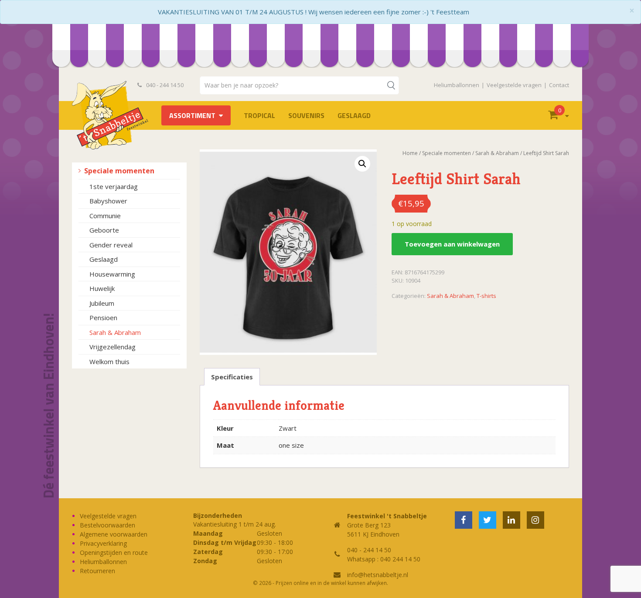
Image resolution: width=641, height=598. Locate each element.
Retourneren (97, 571)
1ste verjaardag (113, 186)
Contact (559, 85)
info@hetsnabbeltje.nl (377, 575)
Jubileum (101, 303)
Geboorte (104, 230)
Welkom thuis (109, 361)
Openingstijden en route (114, 552)
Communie (105, 215)
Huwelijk (102, 288)
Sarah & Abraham (115, 332)
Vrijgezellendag (112, 346)
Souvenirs (306, 115)
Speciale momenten (119, 171)
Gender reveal (111, 244)
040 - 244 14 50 (164, 85)
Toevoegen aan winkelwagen (452, 244)
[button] (362, 164)
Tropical (259, 115)
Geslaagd (354, 115)
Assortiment (192, 115)
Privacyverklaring (103, 543)
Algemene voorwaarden (113, 534)
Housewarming (112, 274)
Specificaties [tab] (232, 376)
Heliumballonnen (456, 85)
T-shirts (486, 296)
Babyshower (108, 200)
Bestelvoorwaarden (107, 525)
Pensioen (103, 317)
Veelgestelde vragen (514, 85)
